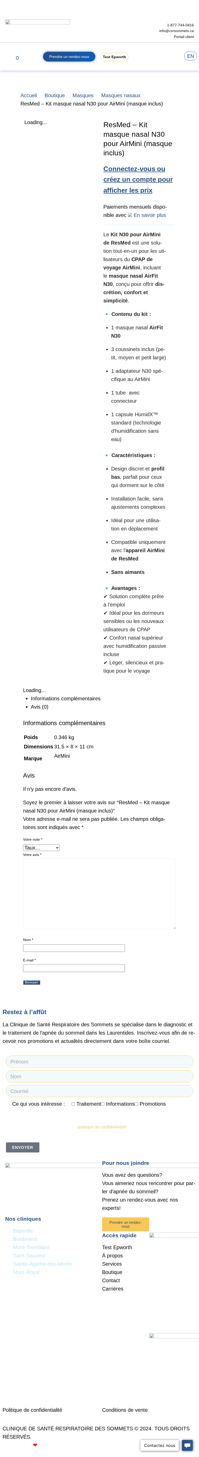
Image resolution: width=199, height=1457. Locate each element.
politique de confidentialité (102, 1127)
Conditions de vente (125, 1410)
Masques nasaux (120, 95)
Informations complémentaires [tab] (66, 698)
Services (112, 1264)
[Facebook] (155, 1223)
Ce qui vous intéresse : (38, 1104)
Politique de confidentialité (33, 1410)
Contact (111, 1280)
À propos (112, 1255)
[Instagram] (184, 1223)
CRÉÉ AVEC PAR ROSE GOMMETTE (50, 1445)
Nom (28, 940)
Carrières (112, 1289)
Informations (120, 1104)
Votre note (32, 839)
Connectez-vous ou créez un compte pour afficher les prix (138, 179)
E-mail (29, 960)
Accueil (28, 95)
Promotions (153, 1104)
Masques (83, 95)
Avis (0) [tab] (39, 707)
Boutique (55, 95)
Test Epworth (117, 1247)
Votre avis (32, 855)
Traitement (88, 1104)
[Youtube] (170, 1223)
